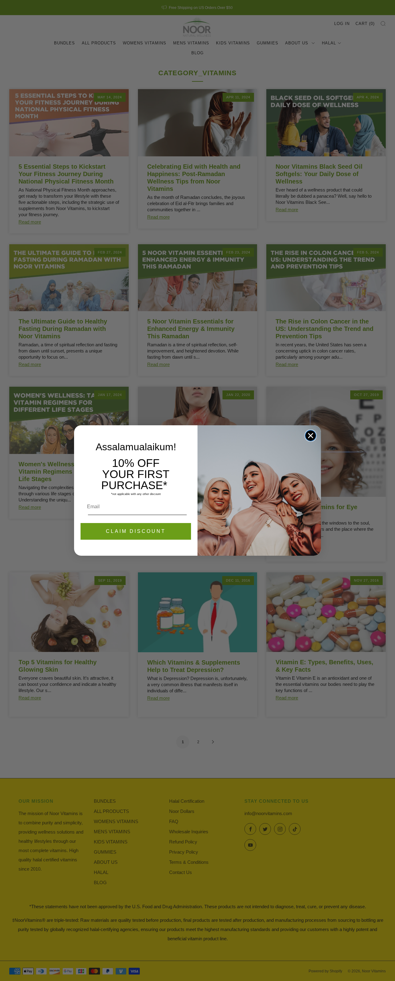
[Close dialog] (310, 435)
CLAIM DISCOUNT (136, 531)
